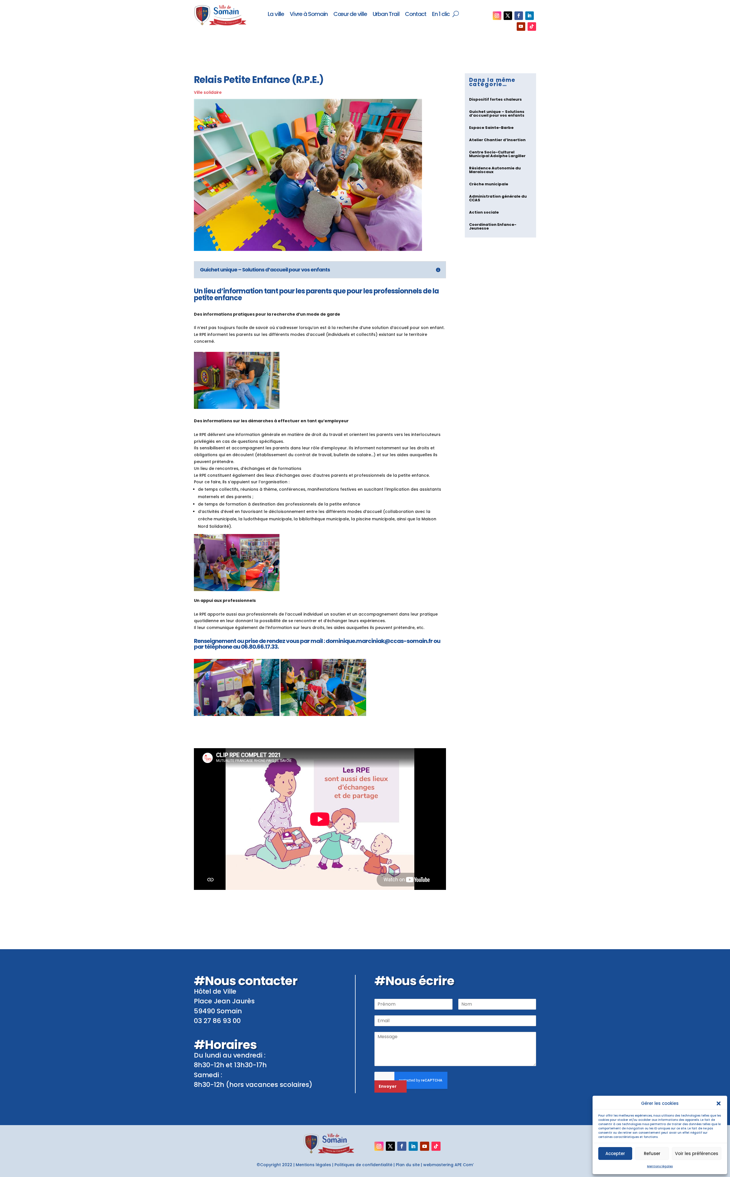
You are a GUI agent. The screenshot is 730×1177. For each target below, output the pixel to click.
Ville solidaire (208, 92)
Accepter (615, 1153)
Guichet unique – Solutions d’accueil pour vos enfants (496, 113)
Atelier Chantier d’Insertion (497, 140)
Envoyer (388, 1086)
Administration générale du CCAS (498, 198)
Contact (415, 14)
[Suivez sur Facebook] (518, 15)
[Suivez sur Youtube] (521, 26)
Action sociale (484, 212)
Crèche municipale (488, 184)
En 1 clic (441, 14)
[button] (718, 1103)
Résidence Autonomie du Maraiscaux (495, 169)
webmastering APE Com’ (448, 1165)
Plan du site (408, 1165)
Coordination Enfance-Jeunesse (492, 226)
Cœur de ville (350, 14)
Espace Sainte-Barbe (491, 127)
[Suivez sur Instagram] (497, 15)
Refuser (652, 1153)
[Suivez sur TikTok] (532, 26)
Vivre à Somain (309, 14)
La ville (276, 14)
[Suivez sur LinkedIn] (529, 15)
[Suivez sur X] (508, 15)
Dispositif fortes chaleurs (495, 99)
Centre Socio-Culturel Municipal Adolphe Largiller (497, 154)
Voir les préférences (696, 1153)
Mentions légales (660, 1166)
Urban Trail (386, 14)
